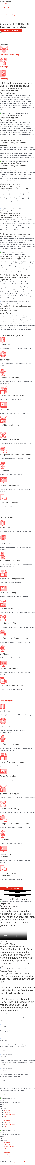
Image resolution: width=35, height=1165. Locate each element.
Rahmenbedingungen (10, 1114)
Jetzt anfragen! (6, 701)
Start (5, 3)
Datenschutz (7, 1112)
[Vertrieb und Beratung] (4, 52)
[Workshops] (3, 76)
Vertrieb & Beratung (9, 5)
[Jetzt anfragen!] (3, 698)
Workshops (7, 9)
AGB (5, 1116)
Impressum (7, 1110)
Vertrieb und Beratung (9, 55)
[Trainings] (3, 64)
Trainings (6, 7)
